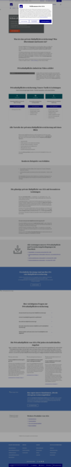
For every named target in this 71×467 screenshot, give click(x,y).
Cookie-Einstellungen (24, 21)
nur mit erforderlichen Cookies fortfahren (34, 21)
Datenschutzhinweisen (44, 17)
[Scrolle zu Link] (21, 6)
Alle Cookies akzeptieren (45, 21)
